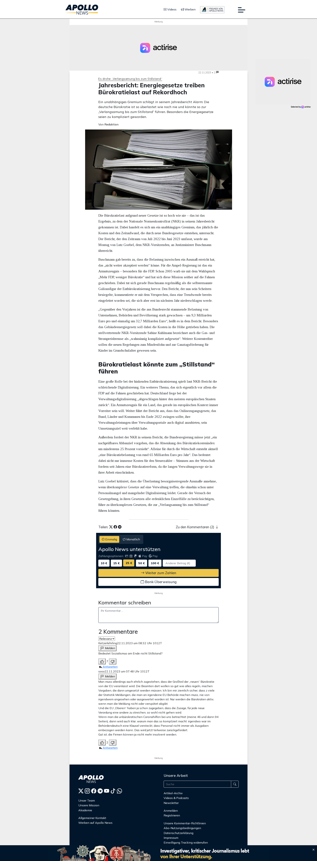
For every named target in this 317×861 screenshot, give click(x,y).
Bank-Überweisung (160, 582)
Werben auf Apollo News (95, 822)
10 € (104, 563)
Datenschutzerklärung (178, 833)
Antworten (110, 666)
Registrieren (172, 815)
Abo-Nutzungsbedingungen (182, 828)
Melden (109, 648)
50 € (141, 563)
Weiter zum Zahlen (160, 573)
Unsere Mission (88, 805)
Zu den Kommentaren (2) (195, 527)
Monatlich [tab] (133, 539)
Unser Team (86, 800)
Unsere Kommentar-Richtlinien (185, 823)
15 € (116, 563)
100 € (155, 563)
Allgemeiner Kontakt (92, 818)
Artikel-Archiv (173, 793)
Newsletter (171, 803)
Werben (190, 9)
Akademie (85, 810)
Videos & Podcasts (176, 798)
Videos (171, 9)
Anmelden (171, 810)
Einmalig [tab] (111, 539)
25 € (129, 563)
